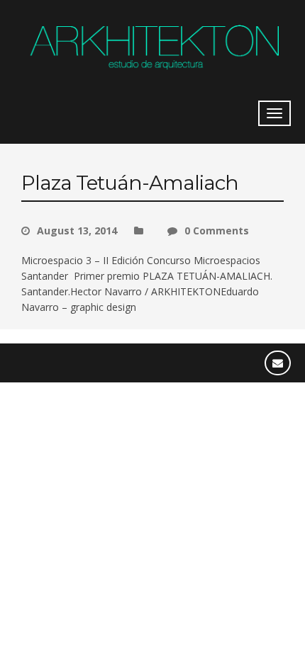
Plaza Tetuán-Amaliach (129, 183)
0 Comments (216, 230)
